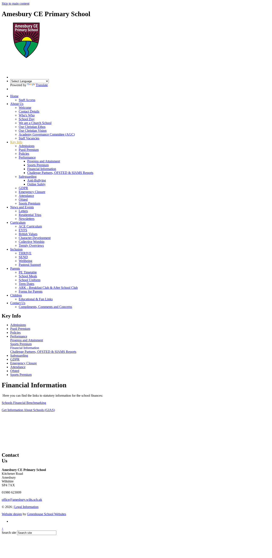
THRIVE (25, 253)
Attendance (26, 195)
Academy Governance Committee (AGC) (47, 134)
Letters (23, 211)
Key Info (16, 142)
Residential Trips (30, 215)
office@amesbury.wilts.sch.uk (22, 499)
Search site (9, 532)
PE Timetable (28, 272)
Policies (24, 153)
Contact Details (29, 111)
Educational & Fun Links (36, 299)
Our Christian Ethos (32, 127)
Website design (12, 514)
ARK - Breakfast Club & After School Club (48, 287)
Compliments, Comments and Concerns (45, 307)
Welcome (25, 107)
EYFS (23, 230)
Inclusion (16, 249)
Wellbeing (25, 261)
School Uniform (29, 280)
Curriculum (18, 222)
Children (16, 295)
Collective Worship (31, 241)
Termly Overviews (31, 245)
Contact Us (17, 303)
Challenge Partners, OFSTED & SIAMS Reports (60, 173)
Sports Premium (38, 165)
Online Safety (36, 184)
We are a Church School (35, 123)
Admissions (26, 146)
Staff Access (27, 100)
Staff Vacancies (29, 138)
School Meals (28, 276)
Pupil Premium (29, 150)
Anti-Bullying (36, 180)
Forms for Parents (30, 291)
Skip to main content (15, 3)
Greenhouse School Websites (46, 514)
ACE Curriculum (30, 226)
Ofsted (23, 199)
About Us (16, 104)
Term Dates (26, 284)
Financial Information (41, 169)
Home (14, 96)
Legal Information (26, 507)
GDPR (23, 188)
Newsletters (26, 218)
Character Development (35, 238)
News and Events (22, 207)
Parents (15, 268)
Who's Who (27, 115)
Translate (42, 85)
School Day (27, 119)
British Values (28, 234)
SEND (23, 257)
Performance (27, 157)
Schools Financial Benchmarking (24, 403)
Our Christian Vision (33, 130)
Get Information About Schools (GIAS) (28, 410)
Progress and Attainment (43, 161)
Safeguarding (28, 176)
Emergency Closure (32, 192)
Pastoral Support (30, 264)
